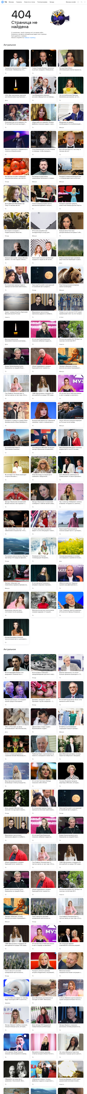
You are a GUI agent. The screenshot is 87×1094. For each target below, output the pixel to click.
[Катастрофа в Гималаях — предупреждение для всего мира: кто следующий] (43, 802)
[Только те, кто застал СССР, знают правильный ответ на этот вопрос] (70, 306)
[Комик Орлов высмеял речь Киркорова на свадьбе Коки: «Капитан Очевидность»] (16, 360)
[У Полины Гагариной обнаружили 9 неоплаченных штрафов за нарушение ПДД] (43, 631)
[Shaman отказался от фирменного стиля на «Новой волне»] (16, 143)
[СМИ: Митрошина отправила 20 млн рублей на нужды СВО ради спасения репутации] (43, 387)
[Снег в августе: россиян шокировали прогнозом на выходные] (43, 1046)
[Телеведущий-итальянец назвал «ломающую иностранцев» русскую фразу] (16, 658)
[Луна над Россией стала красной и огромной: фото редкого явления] (43, 279)
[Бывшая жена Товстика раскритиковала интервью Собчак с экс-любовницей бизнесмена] (70, 225)
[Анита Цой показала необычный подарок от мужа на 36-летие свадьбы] (43, 252)
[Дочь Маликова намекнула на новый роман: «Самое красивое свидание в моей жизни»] (70, 469)
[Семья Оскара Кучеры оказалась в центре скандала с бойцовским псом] (43, 62)
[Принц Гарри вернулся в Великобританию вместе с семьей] (16, 713)
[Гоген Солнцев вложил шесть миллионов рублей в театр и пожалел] (43, 198)
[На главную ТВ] (5, 2)
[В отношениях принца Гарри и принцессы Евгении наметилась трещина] (16, 279)
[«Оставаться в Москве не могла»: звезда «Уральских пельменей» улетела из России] (43, 442)
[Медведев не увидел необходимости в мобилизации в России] (70, 116)
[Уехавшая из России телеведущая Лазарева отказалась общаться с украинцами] (43, 550)
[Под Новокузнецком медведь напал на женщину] (70, 279)
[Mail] (2, 2)
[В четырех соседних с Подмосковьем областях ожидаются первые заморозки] (16, 225)
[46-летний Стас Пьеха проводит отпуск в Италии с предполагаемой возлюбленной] (16, 469)
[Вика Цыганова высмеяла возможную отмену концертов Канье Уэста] (16, 910)
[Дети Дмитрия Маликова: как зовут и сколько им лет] (16, 198)
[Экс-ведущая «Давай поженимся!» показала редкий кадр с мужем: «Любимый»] (70, 1073)
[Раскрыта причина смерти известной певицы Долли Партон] (70, 198)
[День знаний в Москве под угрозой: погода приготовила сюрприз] (16, 938)
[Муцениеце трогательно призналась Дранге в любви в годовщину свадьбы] (43, 306)
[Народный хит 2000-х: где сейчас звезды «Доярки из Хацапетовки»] (16, 685)
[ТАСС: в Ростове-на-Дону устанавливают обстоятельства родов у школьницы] (16, 856)
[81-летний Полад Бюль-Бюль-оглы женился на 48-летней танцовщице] (70, 829)
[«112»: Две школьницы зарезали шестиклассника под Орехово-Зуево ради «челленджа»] (16, 89)
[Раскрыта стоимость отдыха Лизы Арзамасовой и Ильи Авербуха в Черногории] (16, 414)
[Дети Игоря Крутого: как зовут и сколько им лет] (70, 143)
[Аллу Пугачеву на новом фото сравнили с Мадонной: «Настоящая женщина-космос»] (43, 469)
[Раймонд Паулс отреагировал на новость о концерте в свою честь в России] (43, 883)
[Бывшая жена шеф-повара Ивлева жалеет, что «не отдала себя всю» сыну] (16, 252)
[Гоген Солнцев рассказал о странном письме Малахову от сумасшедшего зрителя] (16, 883)
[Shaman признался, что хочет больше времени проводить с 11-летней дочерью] (70, 802)
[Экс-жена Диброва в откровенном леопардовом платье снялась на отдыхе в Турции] (70, 740)
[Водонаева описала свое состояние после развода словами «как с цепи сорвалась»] (16, 604)
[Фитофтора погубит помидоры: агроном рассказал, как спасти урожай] (16, 170)
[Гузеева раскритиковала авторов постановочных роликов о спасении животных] (43, 658)
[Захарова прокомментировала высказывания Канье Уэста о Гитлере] (43, 685)
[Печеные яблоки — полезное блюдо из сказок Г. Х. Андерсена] (16, 767)
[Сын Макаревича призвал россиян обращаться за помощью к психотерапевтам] (43, 89)
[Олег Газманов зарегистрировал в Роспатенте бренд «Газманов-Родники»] (70, 604)
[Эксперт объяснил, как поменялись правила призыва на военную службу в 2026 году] (16, 577)
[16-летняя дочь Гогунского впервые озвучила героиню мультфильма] (43, 577)
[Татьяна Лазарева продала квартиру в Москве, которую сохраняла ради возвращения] (70, 910)
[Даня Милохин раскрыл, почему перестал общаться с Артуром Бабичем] (70, 883)
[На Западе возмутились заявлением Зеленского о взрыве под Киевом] (43, 170)
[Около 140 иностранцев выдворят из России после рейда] (70, 414)
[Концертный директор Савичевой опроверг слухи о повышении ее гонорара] (43, 414)
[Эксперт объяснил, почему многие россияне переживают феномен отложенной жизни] (70, 360)
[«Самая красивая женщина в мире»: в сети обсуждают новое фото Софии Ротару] (43, 523)
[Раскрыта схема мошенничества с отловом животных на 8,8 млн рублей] (70, 170)
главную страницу (29, 37)
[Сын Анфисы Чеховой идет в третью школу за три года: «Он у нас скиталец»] (16, 387)
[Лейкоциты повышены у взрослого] (43, 713)
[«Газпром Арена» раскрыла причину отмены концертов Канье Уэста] (43, 767)
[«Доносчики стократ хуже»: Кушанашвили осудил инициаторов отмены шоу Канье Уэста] (43, 856)
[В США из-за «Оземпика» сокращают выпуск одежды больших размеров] (70, 856)
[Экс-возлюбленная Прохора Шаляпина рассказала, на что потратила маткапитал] (70, 89)
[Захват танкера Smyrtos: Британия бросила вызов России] (16, 306)
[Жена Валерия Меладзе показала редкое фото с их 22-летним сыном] (70, 442)
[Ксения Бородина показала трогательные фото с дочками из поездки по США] (16, 631)
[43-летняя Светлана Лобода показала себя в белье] (43, 910)
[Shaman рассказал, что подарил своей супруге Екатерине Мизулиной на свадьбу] (16, 829)
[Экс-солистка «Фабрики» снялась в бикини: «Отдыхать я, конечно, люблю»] (70, 496)
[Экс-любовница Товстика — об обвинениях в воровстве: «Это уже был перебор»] (16, 523)
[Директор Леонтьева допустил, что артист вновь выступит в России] (43, 740)
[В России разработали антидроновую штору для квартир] (43, 225)
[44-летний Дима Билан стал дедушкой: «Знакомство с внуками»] (16, 802)
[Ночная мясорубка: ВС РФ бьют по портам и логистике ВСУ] (70, 333)
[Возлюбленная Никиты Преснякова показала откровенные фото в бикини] (16, 442)
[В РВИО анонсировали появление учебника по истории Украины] (70, 658)
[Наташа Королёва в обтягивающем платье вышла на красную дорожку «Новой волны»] (70, 62)
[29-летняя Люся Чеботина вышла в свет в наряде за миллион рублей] (70, 387)
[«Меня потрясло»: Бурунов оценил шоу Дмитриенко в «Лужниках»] (70, 577)
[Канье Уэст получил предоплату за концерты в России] (16, 740)
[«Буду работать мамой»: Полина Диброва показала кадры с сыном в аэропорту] (43, 116)
